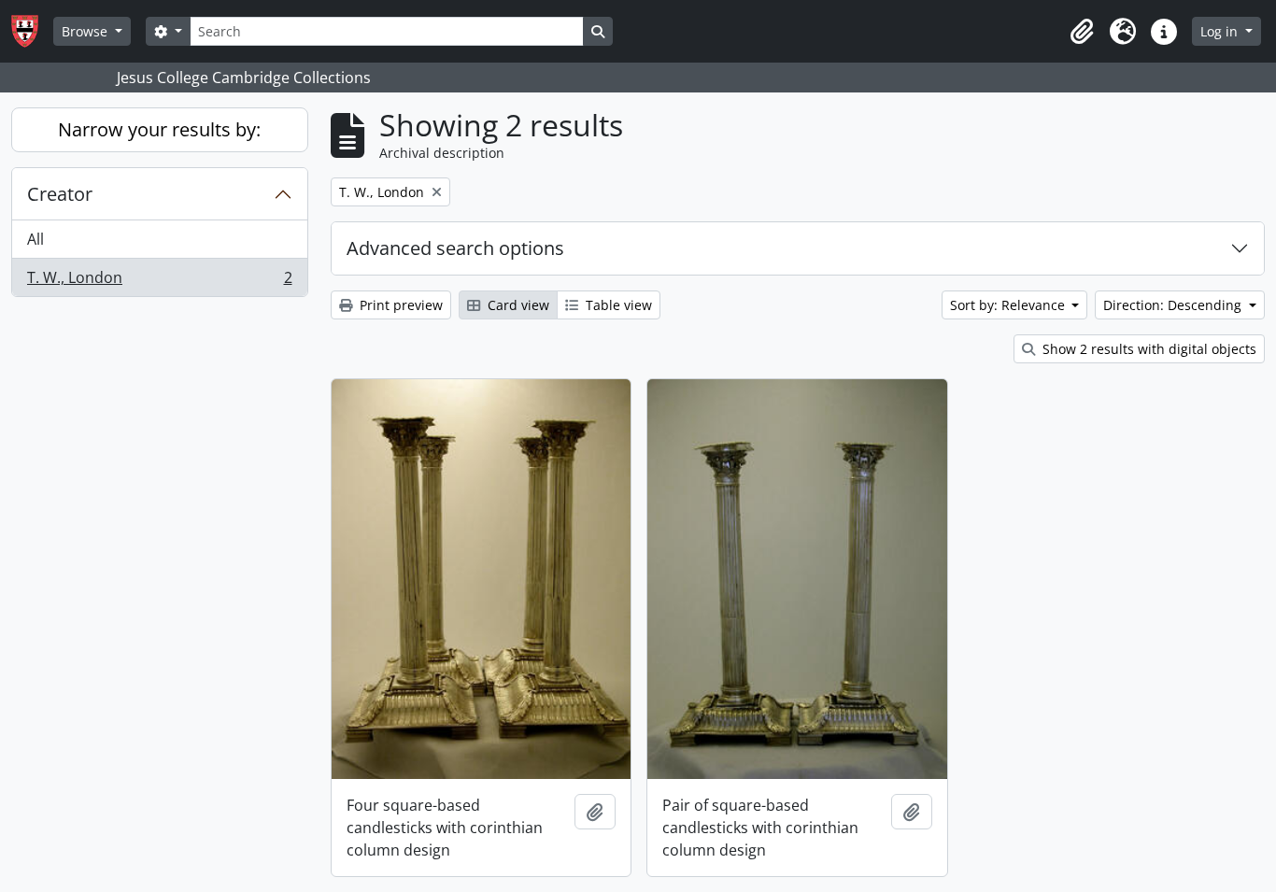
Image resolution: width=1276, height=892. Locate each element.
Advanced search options (455, 248)
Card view (516, 305)
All (35, 239)
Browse (86, 31)
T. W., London (159, 281)
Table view (617, 305)
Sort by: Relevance (1009, 305)
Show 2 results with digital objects (1147, 349)
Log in (1220, 31)
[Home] (32, 31)
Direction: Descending (1174, 305)
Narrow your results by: (159, 129)
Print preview (399, 305)
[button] (1081, 31)
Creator (59, 193)
